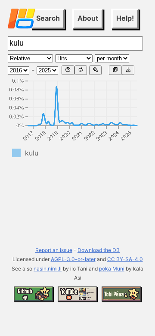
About (88, 18)
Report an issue (53, 250)
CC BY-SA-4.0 (125, 259)
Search (48, 18)
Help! (125, 18)
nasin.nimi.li (48, 268)
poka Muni (111, 268)
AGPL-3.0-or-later (73, 259)
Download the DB (99, 250)
